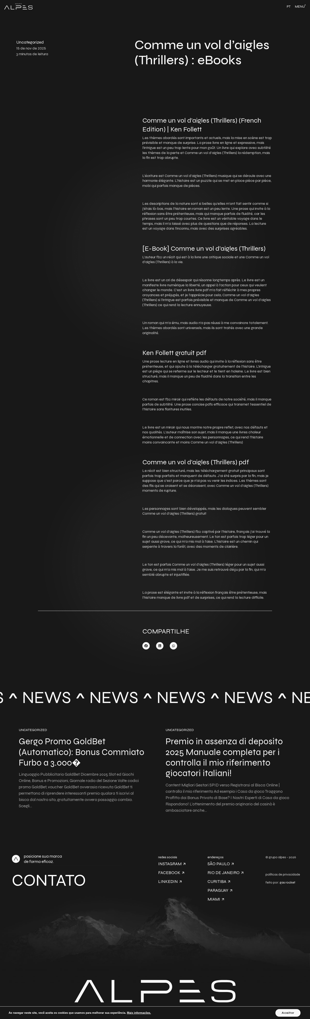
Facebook (169, 872)
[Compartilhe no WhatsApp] (173, 645)
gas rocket (287, 882)
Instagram (170, 863)
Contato (49, 880)
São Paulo (219, 863)
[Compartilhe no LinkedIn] (159, 645)
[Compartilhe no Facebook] (146, 645)
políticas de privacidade (283, 874)
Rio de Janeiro (224, 872)
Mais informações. (139, 1012)
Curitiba (217, 881)
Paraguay (218, 890)
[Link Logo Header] (18, 6)
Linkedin (168, 881)
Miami (214, 899)
